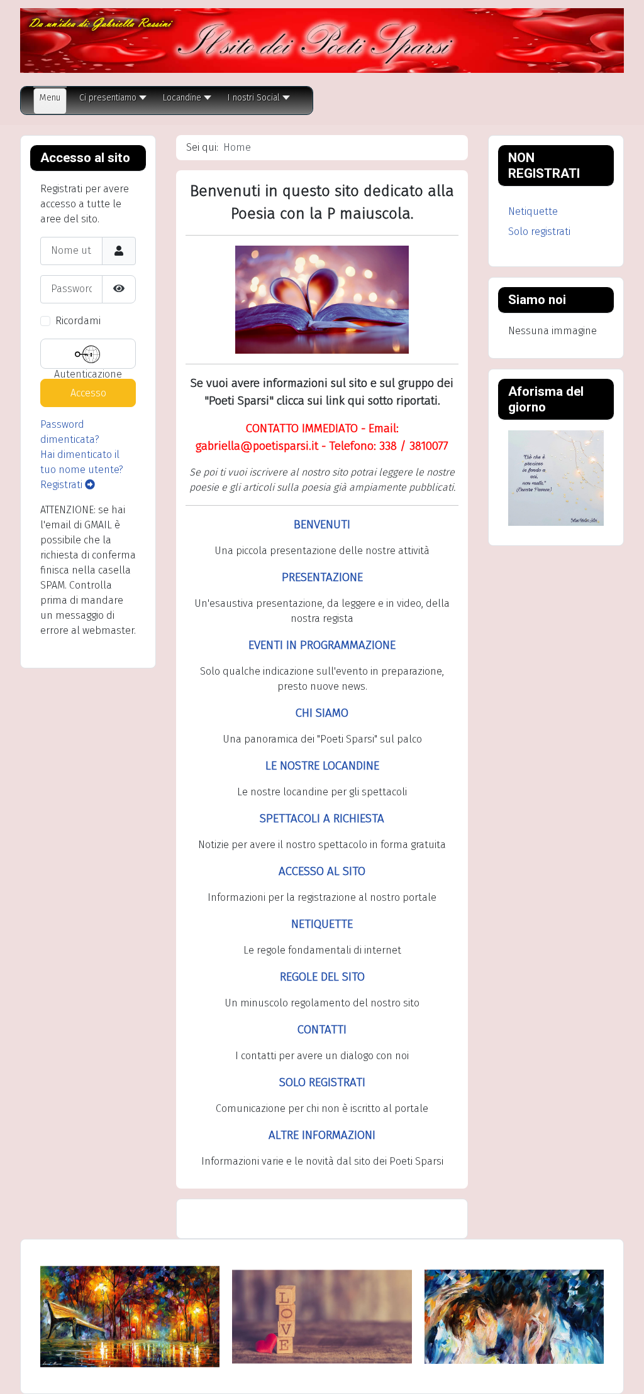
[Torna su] (622, 1371)
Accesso (88, 393)
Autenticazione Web (88, 368)
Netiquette (533, 211)
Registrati (62, 485)
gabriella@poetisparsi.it (257, 446)
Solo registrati (539, 231)
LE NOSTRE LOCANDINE (322, 766)
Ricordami (78, 321)
